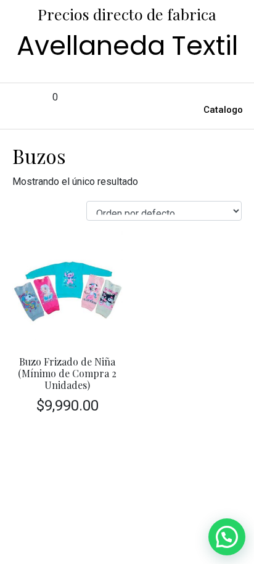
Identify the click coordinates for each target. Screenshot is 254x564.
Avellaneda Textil (127, 45)
